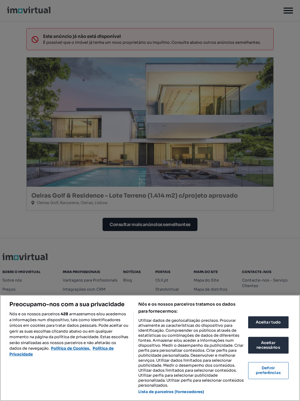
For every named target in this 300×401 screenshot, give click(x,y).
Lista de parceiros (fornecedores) (171, 391)
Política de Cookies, (71, 348)
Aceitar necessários (268, 345)
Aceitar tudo (268, 322)
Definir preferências (268, 370)
